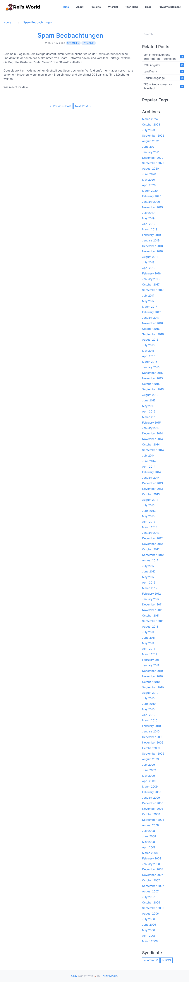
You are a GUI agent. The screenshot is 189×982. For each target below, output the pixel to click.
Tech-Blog (131, 6)
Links (148, 6)
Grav (74, 976)
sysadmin (88, 43)
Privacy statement (170, 6)
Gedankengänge (154, 78)
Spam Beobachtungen (70, 35)
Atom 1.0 (152, 960)
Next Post (82, 106)
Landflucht (150, 71)
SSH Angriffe (151, 65)
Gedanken (73, 43)
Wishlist (113, 6)
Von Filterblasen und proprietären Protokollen (159, 56)
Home (65, 6)
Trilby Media (109, 976)
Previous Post (61, 106)
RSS (168, 960)
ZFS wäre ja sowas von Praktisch (158, 86)
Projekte (96, 6)
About (79, 6)
